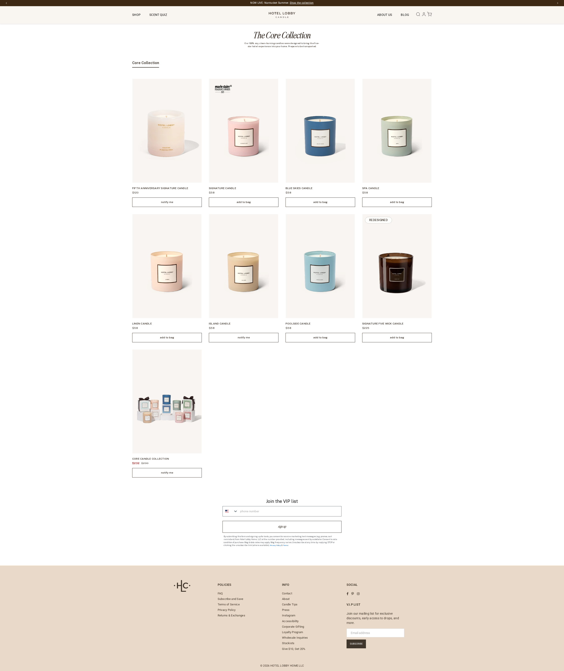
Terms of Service (229, 604)
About (285, 599)
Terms (285, 545)
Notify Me (167, 202)
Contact (287, 593)
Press (285, 610)
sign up (282, 527)
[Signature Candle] (243, 131)
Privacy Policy (275, 545)
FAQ (220, 593)
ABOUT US (384, 15)
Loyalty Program (292, 632)
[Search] (418, 15)
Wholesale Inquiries (295, 637)
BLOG (405, 15)
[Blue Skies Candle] (320, 131)
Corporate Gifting (293, 626)
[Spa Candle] (397, 131)
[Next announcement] (557, 3)
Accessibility (290, 621)
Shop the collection (302, 2)
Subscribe (356, 643)
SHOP (136, 15)
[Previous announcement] (6, 3)
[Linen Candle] (167, 266)
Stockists (288, 643)
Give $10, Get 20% (294, 649)
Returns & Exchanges (231, 615)
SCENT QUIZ (158, 15)
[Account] (424, 15)
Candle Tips (289, 604)
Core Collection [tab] (145, 63)
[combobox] (230, 511)
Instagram (288, 615)
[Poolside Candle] (320, 266)
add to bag (244, 202)
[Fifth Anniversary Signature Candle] (167, 131)
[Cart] (429, 15)
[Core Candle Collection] (167, 401)
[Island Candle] (243, 266)
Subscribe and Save (230, 599)
